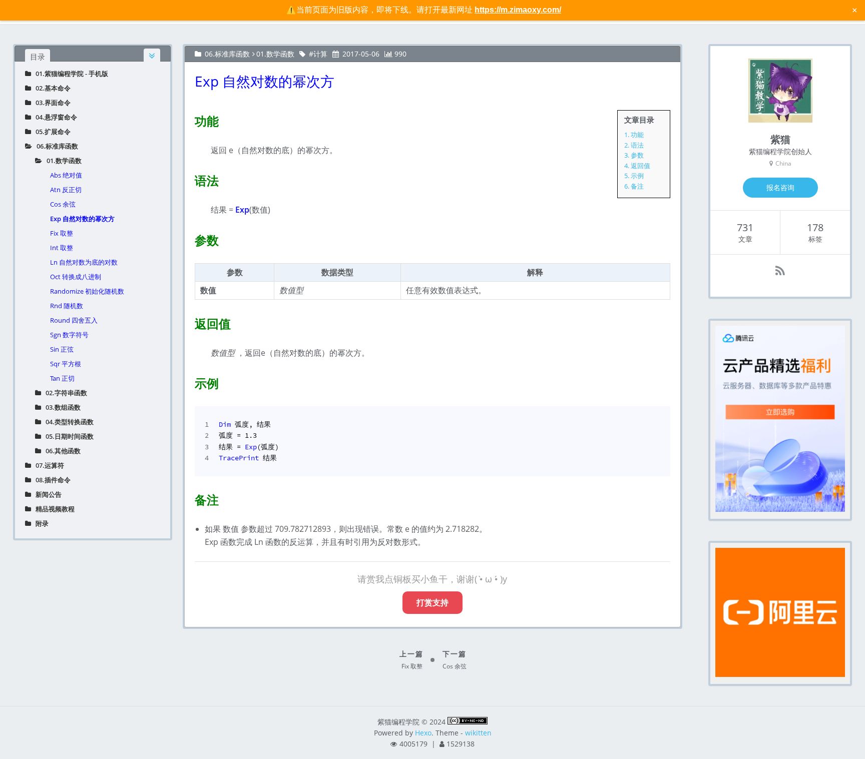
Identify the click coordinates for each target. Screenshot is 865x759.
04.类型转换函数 (67, 421)
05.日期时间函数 (67, 436)
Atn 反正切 (66, 189)
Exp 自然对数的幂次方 (82, 218)
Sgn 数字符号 (69, 334)
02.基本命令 (51, 88)
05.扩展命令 (51, 131)
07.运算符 (47, 465)
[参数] (189, 238)
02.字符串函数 (64, 392)
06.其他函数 (61, 450)
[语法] (189, 179)
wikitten (478, 732)
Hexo (423, 732)
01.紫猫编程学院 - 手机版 (69, 73)
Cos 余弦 (63, 204)
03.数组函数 (61, 407)
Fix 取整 (61, 233)
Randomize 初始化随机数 (87, 291)
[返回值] (189, 322)
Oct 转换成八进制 (75, 276)
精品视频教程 (53, 508)
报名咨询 (780, 187)
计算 (320, 54)
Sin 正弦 (62, 349)
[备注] (189, 498)
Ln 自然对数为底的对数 (84, 262)
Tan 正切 (62, 378)
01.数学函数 (62, 160)
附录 (40, 523)
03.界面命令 (51, 102)
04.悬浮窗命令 (54, 117)
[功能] (189, 119)
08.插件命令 (51, 479)
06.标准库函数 (55, 146)
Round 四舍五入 (74, 320)
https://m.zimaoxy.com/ (518, 10)
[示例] (189, 381)
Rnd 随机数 (66, 305)
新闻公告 (46, 494)
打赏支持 (432, 602)
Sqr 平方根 (65, 363)
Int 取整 (61, 247)
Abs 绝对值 (66, 175)
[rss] (780, 270)
